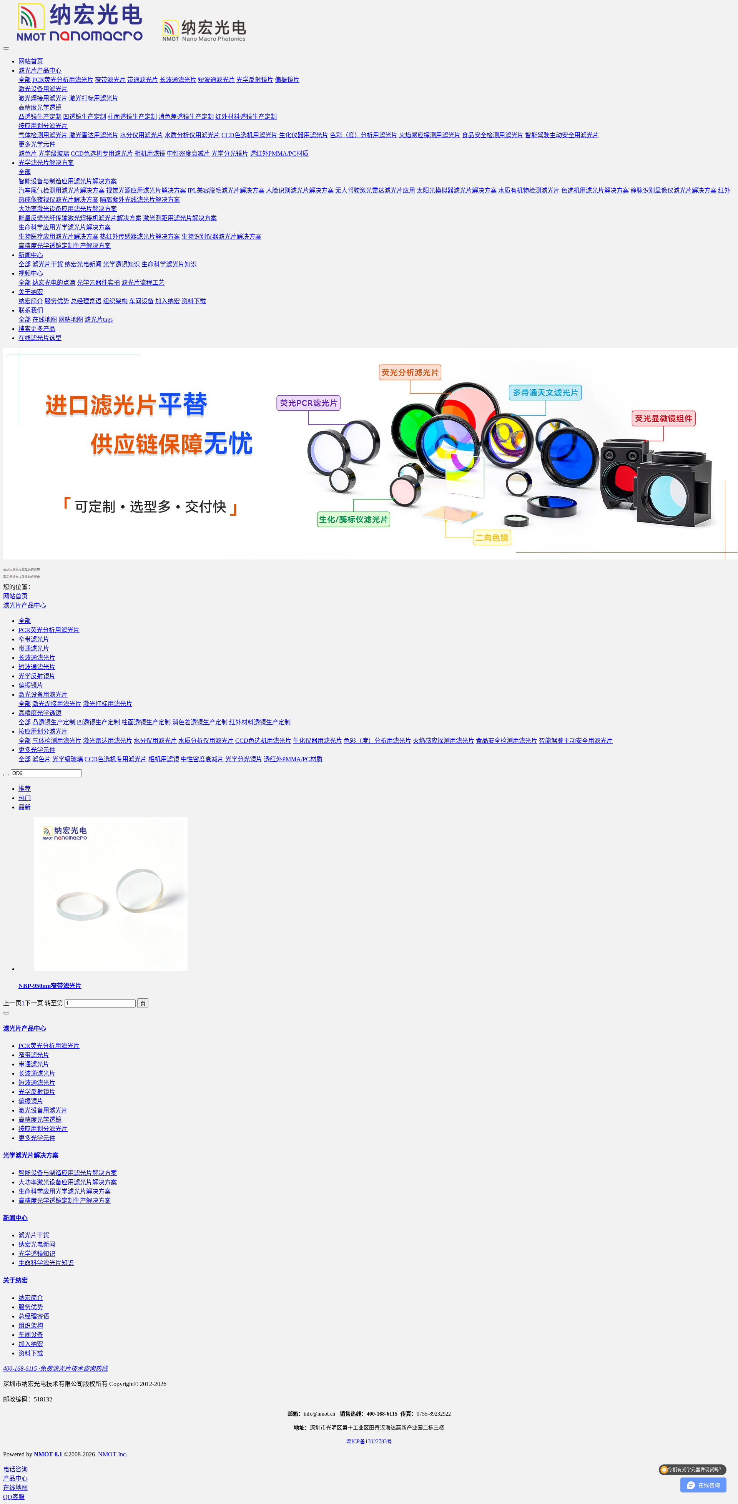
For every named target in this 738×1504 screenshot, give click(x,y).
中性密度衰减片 (202, 759)
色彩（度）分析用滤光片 (377, 740)
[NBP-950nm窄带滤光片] (111, 969)
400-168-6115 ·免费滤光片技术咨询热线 (55, 1368)
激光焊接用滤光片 (56, 704)
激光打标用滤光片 (107, 704)
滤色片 (41, 759)
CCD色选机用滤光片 (263, 740)
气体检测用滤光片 (56, 740)
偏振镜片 (30, 685)
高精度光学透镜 (40, 713)
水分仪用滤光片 (155, 740)
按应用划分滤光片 (43, 731)
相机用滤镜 (163, 759)
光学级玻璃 (67, 759)
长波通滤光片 (36, 657)
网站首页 (30, 61)
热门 (24, 798)
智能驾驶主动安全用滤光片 (576, 740)
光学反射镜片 (36, 676)
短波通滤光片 (36, 667)
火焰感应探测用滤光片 (443, 740)
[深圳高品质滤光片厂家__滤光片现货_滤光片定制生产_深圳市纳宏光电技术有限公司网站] (369, 23)
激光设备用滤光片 (43, 694)
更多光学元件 (36, 750)
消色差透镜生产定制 (200, 722)
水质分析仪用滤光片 (206, 740)
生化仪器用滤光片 (317, 740)
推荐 (24, 788)
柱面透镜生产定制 (146, 722)
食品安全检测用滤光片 (506, 740)
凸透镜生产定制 (53, 722)
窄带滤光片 (33, 639)
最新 (24, 807)
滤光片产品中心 (24, 605)
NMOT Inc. (112, 1454)
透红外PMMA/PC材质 (293, 759)
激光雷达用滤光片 (107, 740)
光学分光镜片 (243, 759)
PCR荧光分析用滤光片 (49, 630)
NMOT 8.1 (48, 1454)
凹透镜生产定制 (98, 722)
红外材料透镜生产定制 (260, 722)
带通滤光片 (33, 648)
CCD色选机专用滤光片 (116, 759)
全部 (24, 79)
